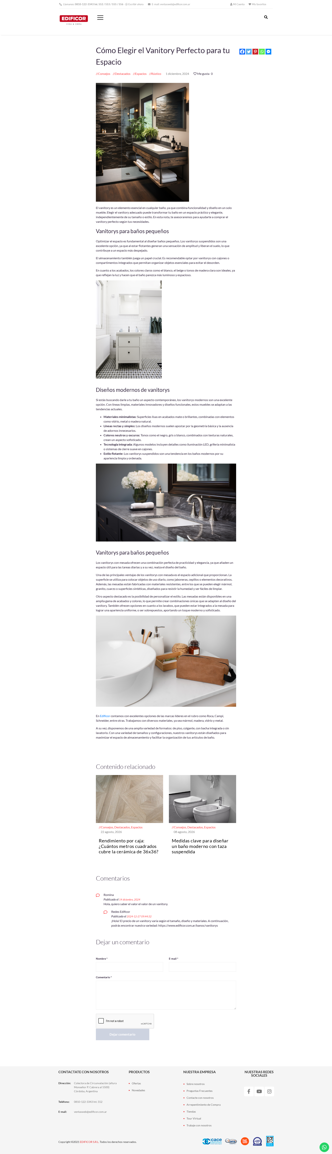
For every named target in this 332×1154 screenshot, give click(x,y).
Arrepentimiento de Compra (204, 1104)
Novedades (138, 1090)
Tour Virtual (194, 1118)
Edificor (105, 716)
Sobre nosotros (196, 1083)
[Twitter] (249, 51)
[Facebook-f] (249, 1091)
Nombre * (102, 958)
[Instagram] (269, 1091)
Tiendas (191, 1111)
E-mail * (173, 958)
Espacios (141, 73)
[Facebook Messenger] (268, 51)
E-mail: (170, 4)
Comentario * (104, 977)
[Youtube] (259, 1091)
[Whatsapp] (262, 51)
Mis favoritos (259, 4)
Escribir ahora (136, 4)
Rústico (156, 73)
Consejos (104, 73)
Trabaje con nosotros (199, 1125)
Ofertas (136, 1083)
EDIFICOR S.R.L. (89, 1141)
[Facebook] (242, 51)
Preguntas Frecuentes (199, 1090)
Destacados (122, 73)
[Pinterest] (255, 51)
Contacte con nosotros (200, 1097)
